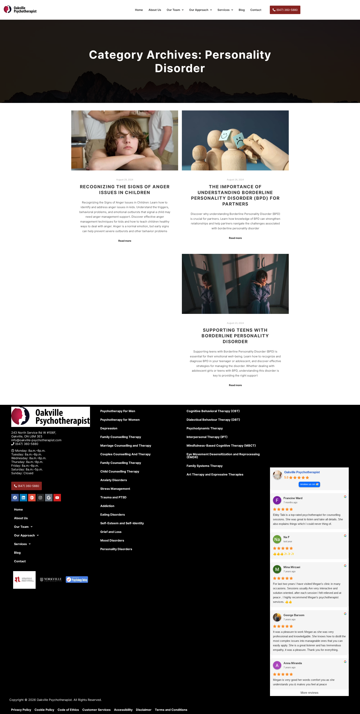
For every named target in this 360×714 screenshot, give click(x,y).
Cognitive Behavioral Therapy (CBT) (213, 411)
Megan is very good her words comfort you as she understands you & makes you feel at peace (303, 682)
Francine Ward (293, 498)
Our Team (173, 10)
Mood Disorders (112, 540)
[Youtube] (57, 497)
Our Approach (198, 10)
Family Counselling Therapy (120, 437)
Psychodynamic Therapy (205, 428)
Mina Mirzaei (292, 567)
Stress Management (115, 488)
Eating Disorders (112, 514)
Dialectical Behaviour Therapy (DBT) (213, 420)
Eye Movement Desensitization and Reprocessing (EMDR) (223, 455)
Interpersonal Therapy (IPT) (207, 437)
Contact (255, 10)
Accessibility (123, 710)
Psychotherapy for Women (120, 420)
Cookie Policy (44, 710)
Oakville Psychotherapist (302, 472)
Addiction (107, 506)
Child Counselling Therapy (119, 471)
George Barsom (294, 615)
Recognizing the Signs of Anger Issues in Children (125, 189)
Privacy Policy (21, 710)
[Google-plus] (32, 497)
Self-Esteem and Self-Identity (122, 523)
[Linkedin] (23, 497)
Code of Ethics (68, 710)
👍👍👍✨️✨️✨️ (283, 553)
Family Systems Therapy (205, 466)
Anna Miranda (293, 663)
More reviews (309, 692)
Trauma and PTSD (113, 497)
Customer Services (96, 710)
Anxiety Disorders (113, 480)
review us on (307, 484)
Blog (242, 10)
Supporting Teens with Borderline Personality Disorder (235, 335)
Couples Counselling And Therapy (125, 454)
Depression (108, 428)
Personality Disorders (116, 549)
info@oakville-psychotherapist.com (36, 440)
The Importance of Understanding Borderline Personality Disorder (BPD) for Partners (235, 195)
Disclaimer (144, 710)
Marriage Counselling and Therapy (125, 445)
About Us (154, 10)
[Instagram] (40, 497)
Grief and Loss (111, 532)
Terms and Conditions (171, 710)
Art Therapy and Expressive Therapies (215, 474)
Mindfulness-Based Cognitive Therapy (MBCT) (221, 445)
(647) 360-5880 (26, 444)
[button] (175, 10)
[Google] (48, 497)
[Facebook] (15, 497)
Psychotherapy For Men (117, 411)
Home (139, 10)
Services (224, 10)
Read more (124, 240)
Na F (287, 537)
